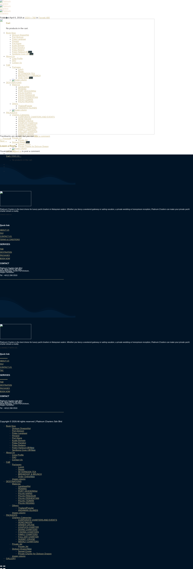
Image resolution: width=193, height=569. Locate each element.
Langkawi (22, 486)
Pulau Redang (19, 445)
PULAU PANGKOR (27, 496)
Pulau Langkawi (19, 433)
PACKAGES (5, 255)
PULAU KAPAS (25, 493)
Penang (15, 435)
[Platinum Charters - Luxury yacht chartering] (9, 8)
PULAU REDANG (26, 503)
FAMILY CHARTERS (28, 534)
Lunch (21, 467)
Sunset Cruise (24, 144)
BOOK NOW (5, 258)
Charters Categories (21, 517)
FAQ (1, 233)
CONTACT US (6, 236)
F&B (1, 249)
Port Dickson (18, 431)
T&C (2, 370)
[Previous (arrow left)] (1, 568)
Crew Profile (18, 455)
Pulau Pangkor (19, 443)
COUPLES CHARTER (28, 527)
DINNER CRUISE (26, 525)
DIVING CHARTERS (27, 529)
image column (18, 479)
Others (15, 505)
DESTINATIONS (13, 481)
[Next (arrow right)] (4, 568)
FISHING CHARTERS (28, 532)
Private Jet (17, 138)
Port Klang (17, 438)
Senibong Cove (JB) (21, 450)
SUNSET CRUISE (26, 539)
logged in (17, 151)
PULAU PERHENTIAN (28, 498)
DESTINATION (6, 252)
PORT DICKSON (26, 491)
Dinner (21, 469)
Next (3, 141)
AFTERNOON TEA (27, 472)
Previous (5, 138)
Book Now (11, 426)
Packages (16, 464)
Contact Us (17, 459)
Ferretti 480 (44, 17)
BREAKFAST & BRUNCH (30, 474)
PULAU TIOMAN (26, 500)
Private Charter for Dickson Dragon (33, 146)
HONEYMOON (25, 522)
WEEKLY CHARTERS (28, 541)
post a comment (42, 136)
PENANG (22, 488)
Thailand (22, 508)
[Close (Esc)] (1, 566)
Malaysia (16, 484)
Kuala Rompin (18, 440)
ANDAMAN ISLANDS (28, 510)
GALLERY (11, 558)
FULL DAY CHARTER (28, 537)
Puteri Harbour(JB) (21, 447)
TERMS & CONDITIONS (10, 240)
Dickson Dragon (19, 142)
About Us (10, 452)
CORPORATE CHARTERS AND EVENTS (37, 520)
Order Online (24, 476)
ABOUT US (4, 230)
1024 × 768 (30, 17)
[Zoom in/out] (4, 566)
